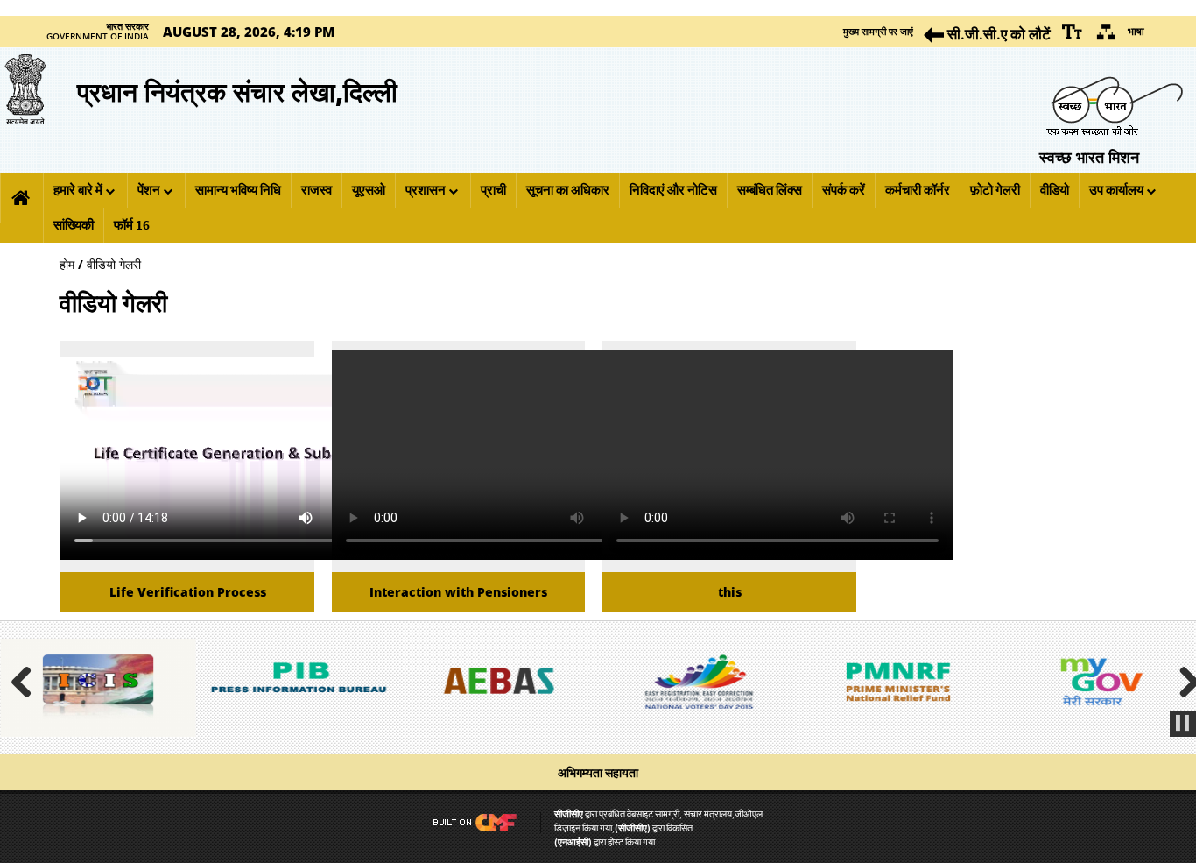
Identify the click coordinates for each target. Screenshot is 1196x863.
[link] (1072, 31)
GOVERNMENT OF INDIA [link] (97, 37)
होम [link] (67, 264)
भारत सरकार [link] (127, 26)
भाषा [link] (1136, 31)
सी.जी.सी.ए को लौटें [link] (997, 34)
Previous (28, 680)
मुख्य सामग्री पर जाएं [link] (878, 31)
